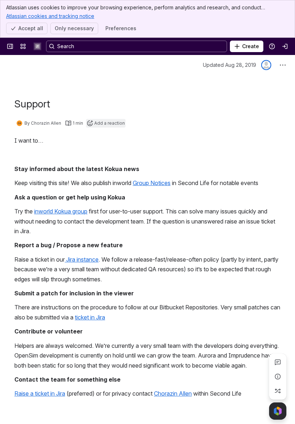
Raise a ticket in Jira (39, 393)
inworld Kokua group (60, 211)
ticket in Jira (90, 317)
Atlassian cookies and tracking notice (50, 16)
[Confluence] (37, 46)
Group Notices (152, 182)
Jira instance (82, 259)
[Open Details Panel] (277, 376)
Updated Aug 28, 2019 (229, 65)
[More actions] (283, 65)
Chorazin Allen (173, 393)
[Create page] (277, 391)
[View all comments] (277, 362)
